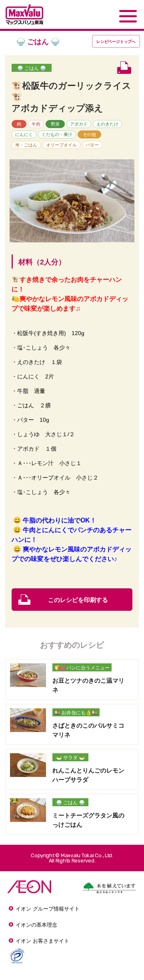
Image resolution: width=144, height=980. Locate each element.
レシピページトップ (116, 41)
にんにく (24, 134)
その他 (89, 134)
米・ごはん (26, 144)
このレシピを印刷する (78, 599)
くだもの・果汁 (57, 134)
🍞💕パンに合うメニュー (82, 668)
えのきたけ (107, 124)
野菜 (55, 124)
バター (92, 144)
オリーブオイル (61, 144)
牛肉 (36, 124)
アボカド (79, 124)
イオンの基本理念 (36, 925)
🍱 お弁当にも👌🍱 (76, 713)
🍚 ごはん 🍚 (31, 68)
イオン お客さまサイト (42, 941)
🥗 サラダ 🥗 (70, 757)
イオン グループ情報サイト (48, 909)
